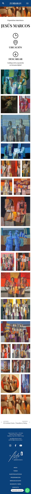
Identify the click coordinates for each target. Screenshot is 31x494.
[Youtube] (21, 445)
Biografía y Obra (15, 484)
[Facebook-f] (15, 445)
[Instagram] (10, 445)
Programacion (15, 477)
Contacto (15, 487)
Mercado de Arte (15, 480)
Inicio (15, 467)
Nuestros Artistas (15, 474)
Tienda (15, 471)
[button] (3, 3)
